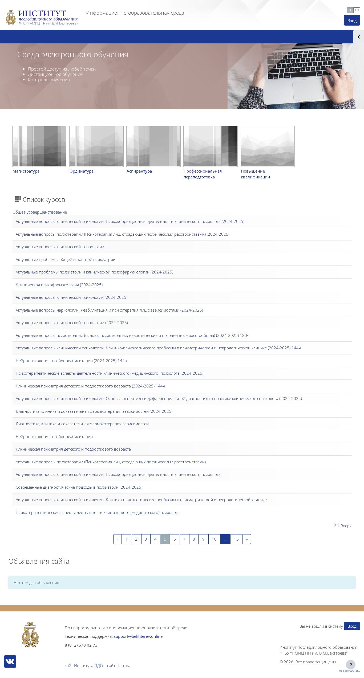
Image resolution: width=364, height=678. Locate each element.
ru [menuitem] (350, 10)
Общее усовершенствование (40, 212)
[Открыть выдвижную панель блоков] (358, 36)
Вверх (346, 525)
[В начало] (30, 635)
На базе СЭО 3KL (349, 670)
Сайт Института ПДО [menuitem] (286, 9)
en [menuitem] (356, 10)
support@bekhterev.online (138, 636)
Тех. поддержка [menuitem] (329, 9)
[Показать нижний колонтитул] (350, 664)
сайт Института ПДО (84, 665)
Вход (352, 20)
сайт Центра (118, 665)
